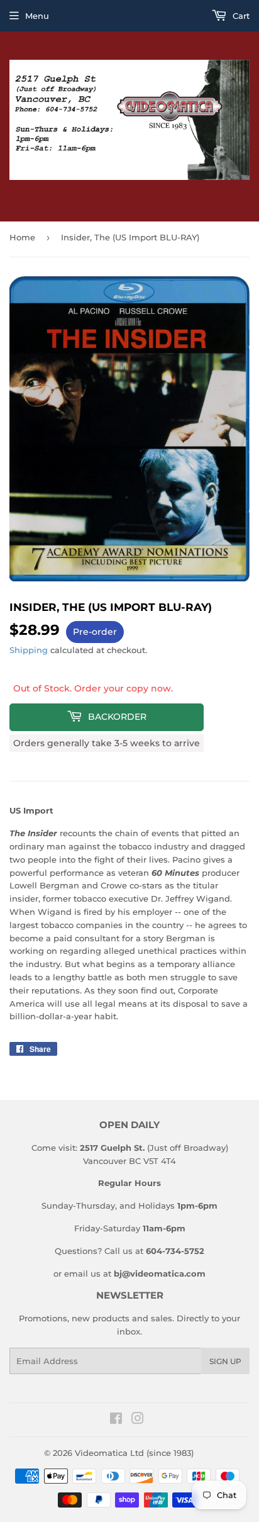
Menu (37, 16)
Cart (240, 16)
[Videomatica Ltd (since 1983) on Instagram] (137, 1420)
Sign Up (225, 1361)
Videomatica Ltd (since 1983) (134, 1453)
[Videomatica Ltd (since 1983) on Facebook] (116, 1420)
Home (22, 237)
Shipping (28, 650)
